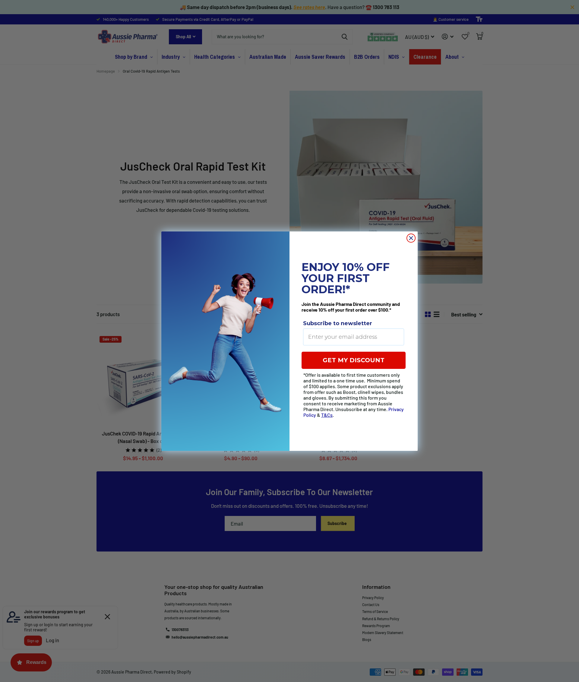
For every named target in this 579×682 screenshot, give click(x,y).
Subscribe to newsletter (337, 323)
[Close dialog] (411, 238)
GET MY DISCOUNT (353, 360)
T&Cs (327, 415)
